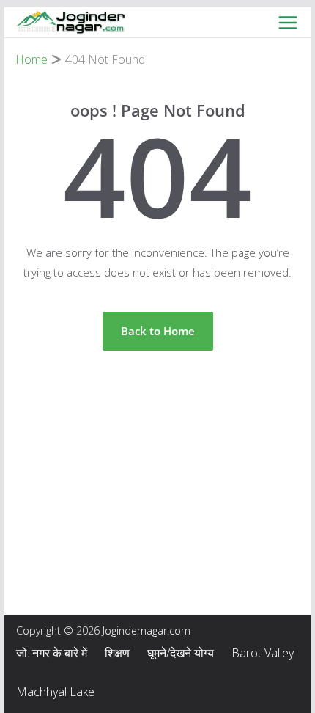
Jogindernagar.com (146, 630)
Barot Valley (262, 653)
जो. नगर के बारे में (51, 653)
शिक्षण (117, 653)
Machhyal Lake (55, 692)
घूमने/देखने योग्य (180, 653)
